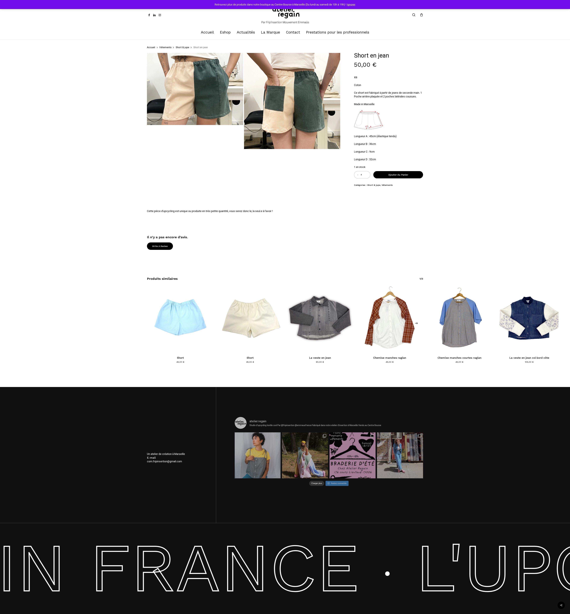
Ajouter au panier (398, 174)
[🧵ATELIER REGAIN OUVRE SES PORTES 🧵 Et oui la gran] (353, 455)
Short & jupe (182, 47)
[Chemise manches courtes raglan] (459, 318)
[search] (414, 14)
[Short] (180, 318)
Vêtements (165, 47)
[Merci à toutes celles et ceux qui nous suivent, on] (258, 455)
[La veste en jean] (319, 318)
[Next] (416, 323)
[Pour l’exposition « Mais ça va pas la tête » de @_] (305, 455)
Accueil (151, 47)
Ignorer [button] (351, 4)
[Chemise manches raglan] (389, 318)
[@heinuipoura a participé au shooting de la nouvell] (400, 455)
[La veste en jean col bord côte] (529, 318)
